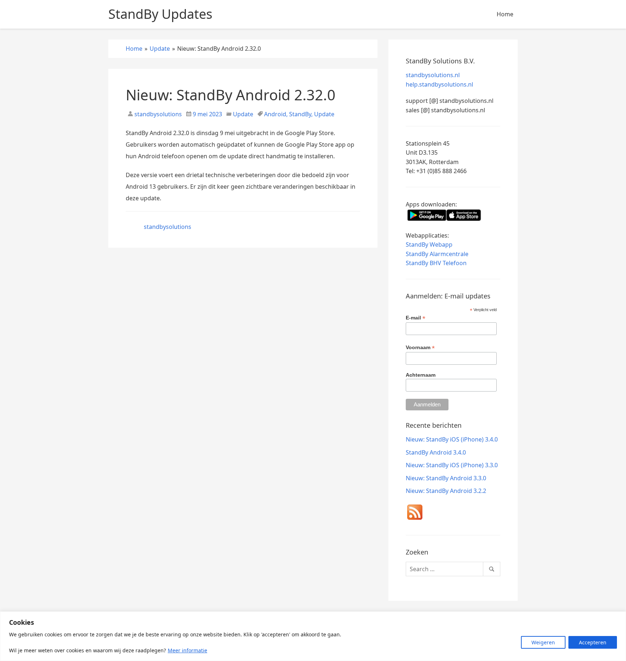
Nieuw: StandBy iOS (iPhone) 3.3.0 (452, 465)
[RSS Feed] (415, 513)
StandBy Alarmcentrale (437, 254)
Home (505, 14)
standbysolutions (157, 114)
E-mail (415, 317)
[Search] (491, 569)
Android (275, 114)
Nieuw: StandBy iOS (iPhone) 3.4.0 (452, 439)
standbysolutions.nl (433, 75)
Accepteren (592, 642)
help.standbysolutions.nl (439, 84)
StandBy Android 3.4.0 (436, 452)
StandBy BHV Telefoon (436, 263)
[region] (313, 636)
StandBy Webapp (429, 244)
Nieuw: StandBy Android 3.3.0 (446, 478)
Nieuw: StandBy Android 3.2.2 (446, 491)
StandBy (300, 114)
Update (243, 114)
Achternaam (420, 375)
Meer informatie (187, 650)
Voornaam (420, 347)
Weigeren (543, 642)
